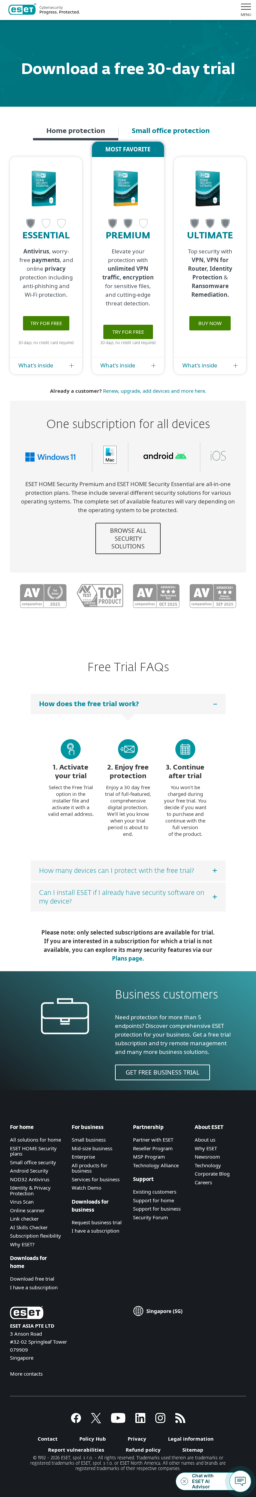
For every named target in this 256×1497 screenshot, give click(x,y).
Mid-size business (92, 1148)
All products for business (89, 1168)
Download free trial (32, 1278)
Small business (89, 1139)
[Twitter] (96, 1421)
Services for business (96, 1179)
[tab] (75, 131)
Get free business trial (162, 1072)
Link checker (24, 1218)
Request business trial (97, 1222)
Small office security (33, 1162)
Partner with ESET (153, 1139)
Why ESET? (22, 1244)
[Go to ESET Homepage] (44, 10)
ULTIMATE (210, 236)
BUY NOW (210, 323)
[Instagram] (160, 1421)
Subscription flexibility (35, 1235)
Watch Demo (86, 1187)
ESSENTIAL (46, 236)
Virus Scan (22, 1201)
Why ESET (206, 1148)
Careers (203, 1182)
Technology (208, 1165)
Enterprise (83, 1156)
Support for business (157, 1208)
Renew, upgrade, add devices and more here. (154, 390)
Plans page (127, 958)
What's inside (35, 365)
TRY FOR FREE (128, 331)
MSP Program (149, 1156)
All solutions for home (35, 1139)
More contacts (26, 1373)
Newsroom (207, 1156)
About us (205, 1139)
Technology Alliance (156, 1165)
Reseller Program (153, 1148)
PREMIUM (128, 236)
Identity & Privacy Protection (30, 1190)
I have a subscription (34, 1287)
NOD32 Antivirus (29, 1179)
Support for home (153, 1200)
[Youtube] (118, 1421)
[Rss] (180, 1421)
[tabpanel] (128, 388)
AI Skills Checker (29, 1227)
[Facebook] (76, 1421)
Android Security (29, 1170)
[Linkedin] (140, 1421)
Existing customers (154, 1191)
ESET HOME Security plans (33, 1151)
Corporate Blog (212, 1173)
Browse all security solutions (128, 538)
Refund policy (143, 1449)
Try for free (46, 323)
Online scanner (27, 1210)
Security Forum (150, 1217)
